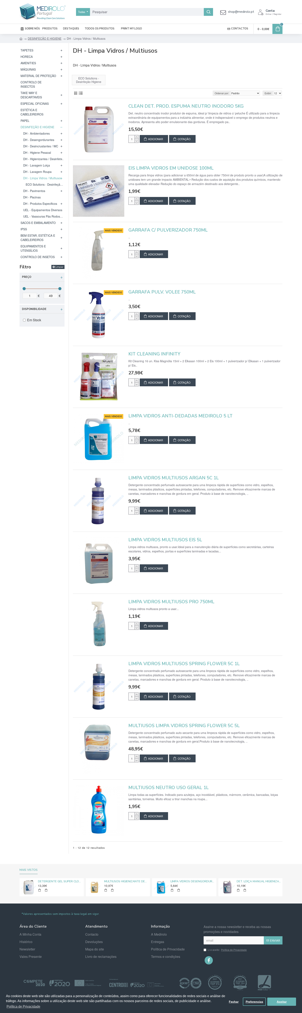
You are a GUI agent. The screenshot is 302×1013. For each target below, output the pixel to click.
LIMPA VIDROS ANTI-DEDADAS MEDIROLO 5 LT (180, 416)
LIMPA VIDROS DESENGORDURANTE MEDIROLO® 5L (193, 881)
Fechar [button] (234, 1001)
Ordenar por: (222, 93)
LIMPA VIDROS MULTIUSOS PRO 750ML (171, 602)
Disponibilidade (34, 309)
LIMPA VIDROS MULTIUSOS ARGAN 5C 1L (173, 478)
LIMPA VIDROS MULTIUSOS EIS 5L (165, 540)
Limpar (59, 267)
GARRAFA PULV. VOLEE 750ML (162, 292)
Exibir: (268, 93)
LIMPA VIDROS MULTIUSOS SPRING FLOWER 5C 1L (184, 664)
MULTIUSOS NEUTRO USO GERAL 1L (168, 788)
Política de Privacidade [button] (23, 1006)
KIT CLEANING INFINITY (154, 354)
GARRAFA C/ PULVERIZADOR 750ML (168, 230)
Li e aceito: (227, 949)
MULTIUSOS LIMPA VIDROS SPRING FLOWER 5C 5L (184, 726)
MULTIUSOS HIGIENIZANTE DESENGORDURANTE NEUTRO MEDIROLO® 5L (126, 881)
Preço (26, 277)
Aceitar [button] (282, 1001)
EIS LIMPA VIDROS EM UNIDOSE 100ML (171, 168)
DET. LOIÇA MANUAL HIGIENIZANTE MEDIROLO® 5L (259, 881)
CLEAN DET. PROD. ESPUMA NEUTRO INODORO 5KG (186, 106)
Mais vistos (29, 870)
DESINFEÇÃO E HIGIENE (44, 38)
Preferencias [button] (254, 1001)
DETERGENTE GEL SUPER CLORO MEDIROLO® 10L (60, 881)
